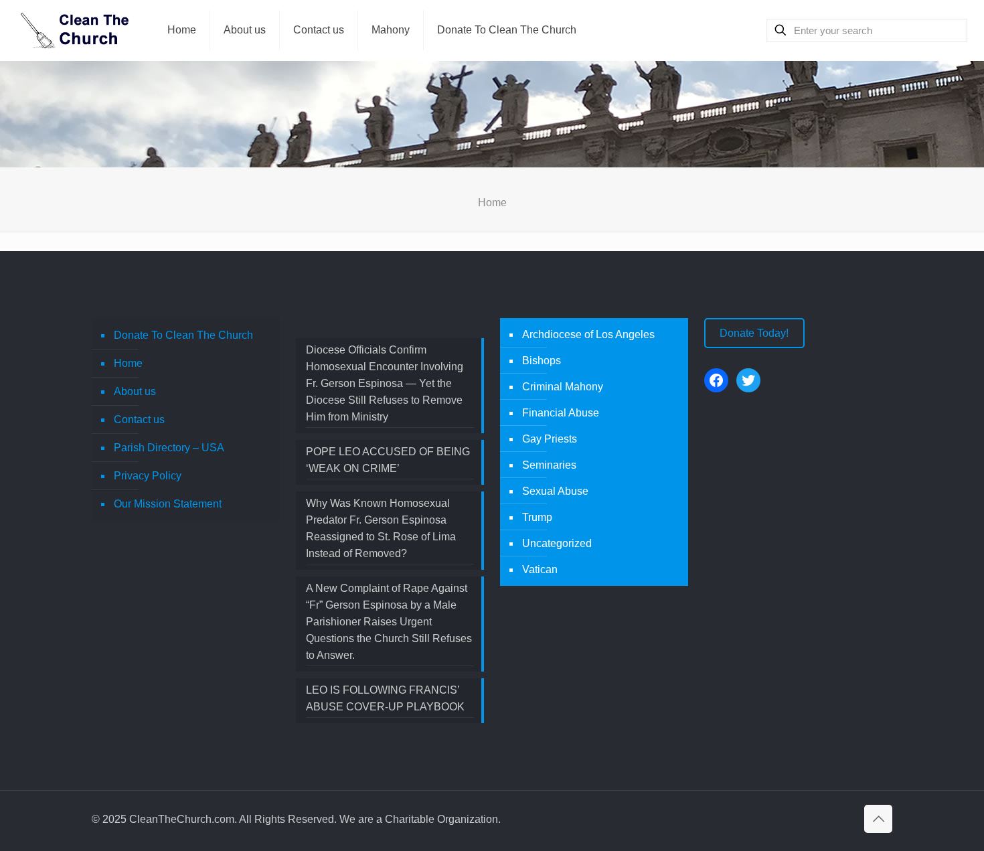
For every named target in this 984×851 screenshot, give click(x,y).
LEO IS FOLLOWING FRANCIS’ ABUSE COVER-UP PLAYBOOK (385, 698)
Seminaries (549, 465)
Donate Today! (754, 333)
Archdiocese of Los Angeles (588, 334)
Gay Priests (549, 439)
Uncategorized (557, 543)
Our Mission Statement (168, 504)
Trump (537, 517)
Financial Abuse (560, 412)
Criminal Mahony (562, 386)
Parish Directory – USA (169, 447)
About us (135, 391)
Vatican (540, 569)
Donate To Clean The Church (183, 335)
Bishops (541, 360)
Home (128, 363)
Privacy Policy (147, 475)
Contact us (139, 419)
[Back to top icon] (878, 819)
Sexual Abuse (555, 491)
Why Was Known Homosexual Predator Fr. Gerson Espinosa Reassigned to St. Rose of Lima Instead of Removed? (381, 528)
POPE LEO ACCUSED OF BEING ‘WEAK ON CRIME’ (388, 460)
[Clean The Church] (73, 30)
